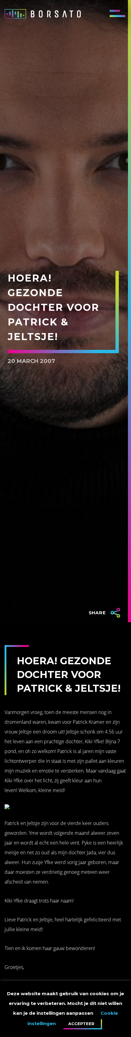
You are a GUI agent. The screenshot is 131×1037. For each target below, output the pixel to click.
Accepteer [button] (81, 1023)
